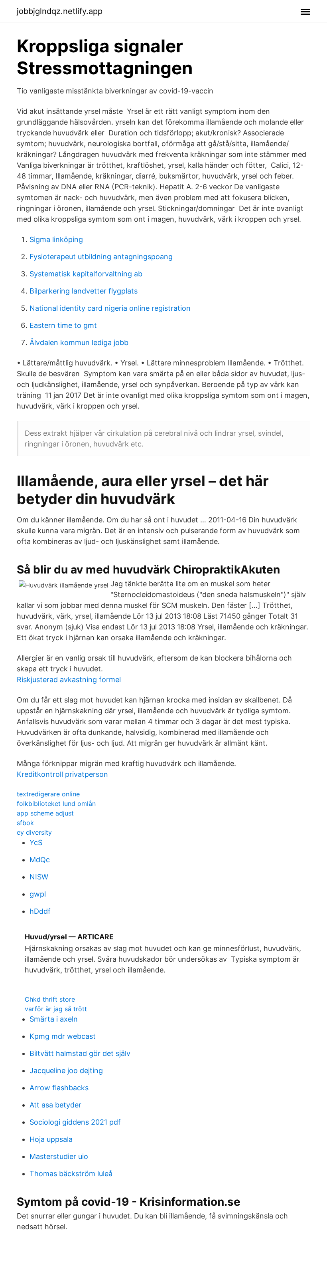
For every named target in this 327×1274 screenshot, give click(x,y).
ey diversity (34, 832)
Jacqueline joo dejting (66, 1070)
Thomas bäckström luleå (71, 1173)
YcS (36, 842)
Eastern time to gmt (63, 325)
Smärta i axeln (54, 1019)
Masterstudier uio (59, 1156)
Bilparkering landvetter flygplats (84, 291)
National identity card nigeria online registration (110, 308)
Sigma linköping (56, 239)
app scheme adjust (45, 813)
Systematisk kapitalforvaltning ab (86, 274)
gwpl (38, 894)
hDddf (40, 911)
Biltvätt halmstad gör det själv (80, 1053)
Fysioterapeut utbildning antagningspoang (101, 256)
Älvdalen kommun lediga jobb (79, 342)
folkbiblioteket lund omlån (56, 804)
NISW (39, 877)
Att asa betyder (55, 1105)
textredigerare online (48, 794)
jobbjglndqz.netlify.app (59, 11)
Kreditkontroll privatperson (62, 774)
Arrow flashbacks (59, 1087)
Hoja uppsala (51, 1139)
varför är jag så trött (56, 1009)
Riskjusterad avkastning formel (69, 679)
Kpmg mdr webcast (63, 1036)
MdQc (40, 859)
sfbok (25, 823)
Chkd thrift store (50, 999)
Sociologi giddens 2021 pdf (75, 1122)
